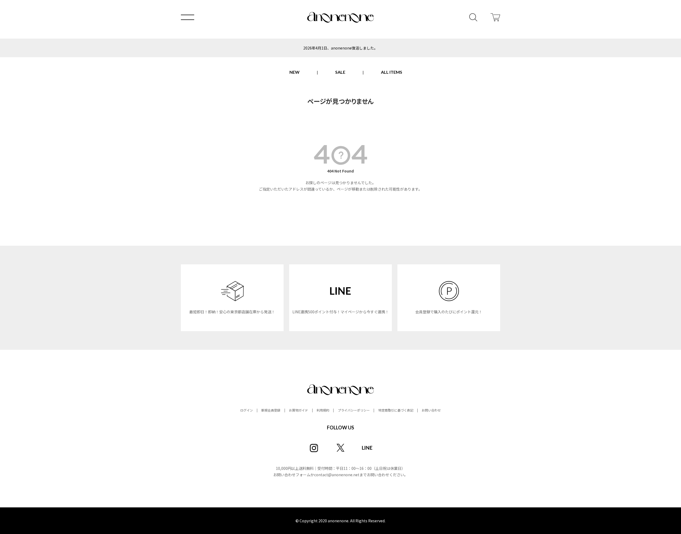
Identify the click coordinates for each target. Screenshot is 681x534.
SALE (340, 72)
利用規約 (323, 410)
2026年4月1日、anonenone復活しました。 (340, 48)
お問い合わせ (431, 410)
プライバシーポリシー (354, 410)
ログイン (246, 410)
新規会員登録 (270, 410)
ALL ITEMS (391, 72)
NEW (294, 72)
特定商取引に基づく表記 (395, 410)
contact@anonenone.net (336, 474)
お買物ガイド (298, 410)
